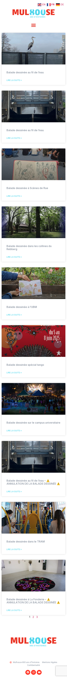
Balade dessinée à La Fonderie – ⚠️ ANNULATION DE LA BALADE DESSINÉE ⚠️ (33, 601)
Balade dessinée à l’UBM (22, 307)
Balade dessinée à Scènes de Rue (27, 188)
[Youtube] (39, 672)
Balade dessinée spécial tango (25, 364)
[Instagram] (33, 672)
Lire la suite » (14, 80)
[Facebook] (27, 672)
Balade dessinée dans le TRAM (26, 541)
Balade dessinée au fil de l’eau (25, 72)
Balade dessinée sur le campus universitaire (33, 422)
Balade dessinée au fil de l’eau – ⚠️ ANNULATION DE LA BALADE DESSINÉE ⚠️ (33, 482)
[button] (33, 25)
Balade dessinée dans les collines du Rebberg (29, 247)
